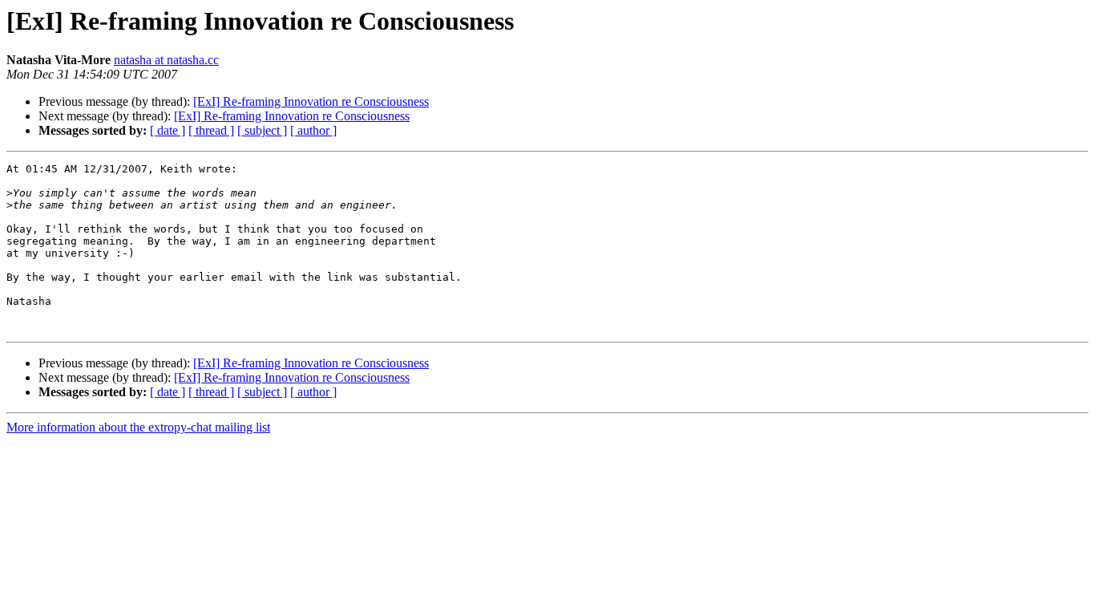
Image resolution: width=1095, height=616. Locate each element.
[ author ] (313, 130)
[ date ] (167, 130)
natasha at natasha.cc (166, 60)
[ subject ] (262, 130)
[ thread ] (211, 130)
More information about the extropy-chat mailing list (138, 427)
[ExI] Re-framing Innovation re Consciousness (311, 101)
